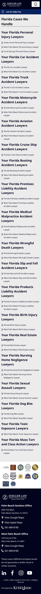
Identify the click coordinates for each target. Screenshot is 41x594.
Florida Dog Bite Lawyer (14, 414)
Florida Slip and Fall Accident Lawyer (19, 273)
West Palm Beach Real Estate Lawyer (19, 349)
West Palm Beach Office (14, 533)
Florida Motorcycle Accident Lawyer (19, 108)
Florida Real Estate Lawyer (15, 345)
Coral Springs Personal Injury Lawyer (19, 51)
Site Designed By (7, 588)
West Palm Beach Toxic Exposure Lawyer (21, 434)
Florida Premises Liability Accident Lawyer (21, 198)
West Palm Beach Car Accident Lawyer (20, 71)
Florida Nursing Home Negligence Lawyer (21, 370)
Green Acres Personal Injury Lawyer (19, 42)
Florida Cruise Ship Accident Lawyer (19, 155)
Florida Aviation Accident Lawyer (17, 131)
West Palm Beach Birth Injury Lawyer (19, 329)
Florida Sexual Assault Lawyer (16, 393)
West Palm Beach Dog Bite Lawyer (18, 418)
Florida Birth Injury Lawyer (15, 325)
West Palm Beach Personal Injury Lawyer (21, 47)
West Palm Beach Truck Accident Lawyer (21, 92)
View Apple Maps (14, 522)
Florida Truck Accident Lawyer (16, 87)
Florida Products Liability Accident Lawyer (21, 301)
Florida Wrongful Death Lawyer (17, 253)
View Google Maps (14, 517)
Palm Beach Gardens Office (16, 505)
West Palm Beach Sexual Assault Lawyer (21, 398)
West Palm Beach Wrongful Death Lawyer (21, 257)
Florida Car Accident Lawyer (15, 67)
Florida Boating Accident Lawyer (17, 170)
